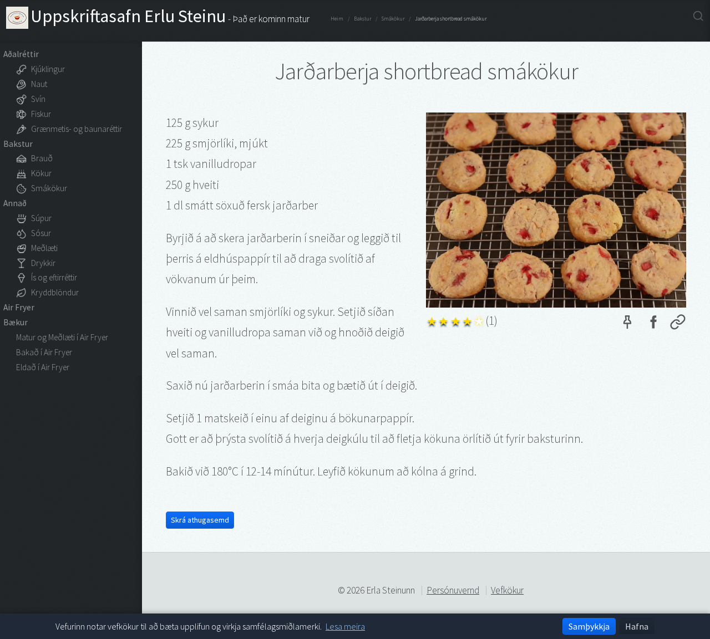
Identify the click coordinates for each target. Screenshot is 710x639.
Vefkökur (507, 590)
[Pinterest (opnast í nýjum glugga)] (627, 324)
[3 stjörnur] (456, 319)
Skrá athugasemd (200, 520)
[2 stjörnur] (443, 319)
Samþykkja (589, 626)
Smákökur (393, 19)
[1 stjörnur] (432, 319)
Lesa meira (345, 626)
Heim (337, 19)
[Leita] (698, 16)
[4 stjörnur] (467, 319)
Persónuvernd (453, 590)
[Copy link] (678, 324)
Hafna (636, 626)
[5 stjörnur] (479, 319)
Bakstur (362, 19)
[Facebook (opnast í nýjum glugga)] (653, 324)
